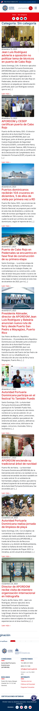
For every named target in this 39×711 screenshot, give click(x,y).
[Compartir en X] (17, 18)
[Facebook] (17, 707)
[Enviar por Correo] (21, 18)
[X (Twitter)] (25, 707)
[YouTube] (30, 707)
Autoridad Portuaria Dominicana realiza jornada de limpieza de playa (19, 524)
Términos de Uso (26, 681)
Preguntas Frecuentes (27, 687)
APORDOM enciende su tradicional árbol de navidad (19, 462)
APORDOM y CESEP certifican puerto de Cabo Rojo (18, 124)
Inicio (14, 15)
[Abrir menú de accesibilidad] (34, 698)
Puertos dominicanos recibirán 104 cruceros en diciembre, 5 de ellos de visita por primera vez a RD (18, 194)
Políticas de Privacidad (28, 684)
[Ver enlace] (8, 8)
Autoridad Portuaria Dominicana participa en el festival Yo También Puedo (18, 395)
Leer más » (6, 93)
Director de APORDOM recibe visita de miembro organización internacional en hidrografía (18, 591)
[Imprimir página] (25, 18)
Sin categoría (22, 15)
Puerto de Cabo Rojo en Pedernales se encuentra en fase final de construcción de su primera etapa (19, 254)
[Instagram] (21, 707)
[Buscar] (31, 8)
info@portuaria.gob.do (29, 669)
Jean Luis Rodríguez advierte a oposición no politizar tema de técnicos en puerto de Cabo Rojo (18, 56)
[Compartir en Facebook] (13, 18)
